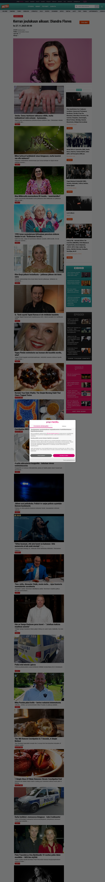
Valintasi (64, 426)
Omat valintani (41, 455)
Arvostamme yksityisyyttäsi (41, 426)
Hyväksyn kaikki (64, 455)
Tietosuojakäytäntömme (69, 460)
